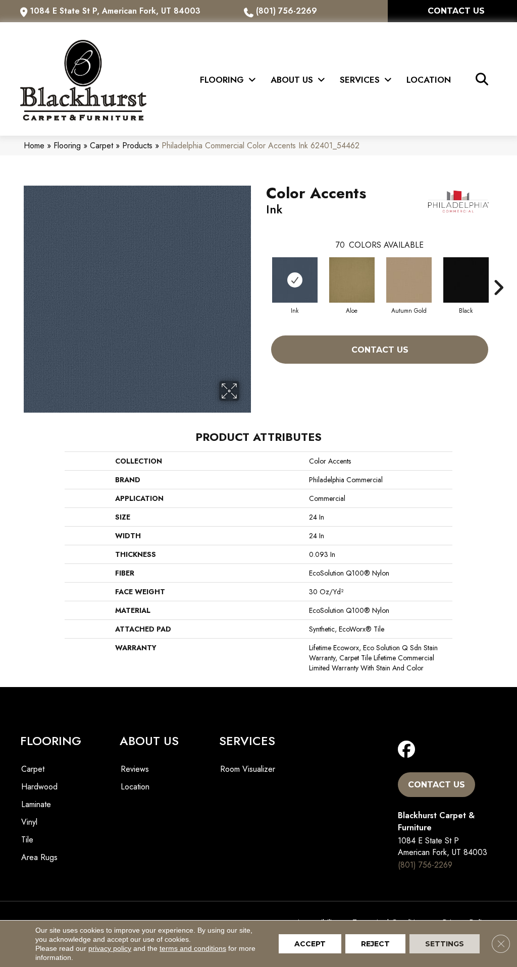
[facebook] (409, 749)
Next (498, 272)
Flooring (67, 145)
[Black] (466, 280)
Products (137, 145)
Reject (375, 943)
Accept (310, 943)
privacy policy (109, 948)
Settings (444, 943)
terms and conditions (193, 948)
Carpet (101, 145)
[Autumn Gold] (409, 280)
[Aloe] (352, 280)
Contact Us (379, 350)
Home (34, 145)
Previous (261, 272)
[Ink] (295, 280)
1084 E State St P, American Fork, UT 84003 (115, 11)
